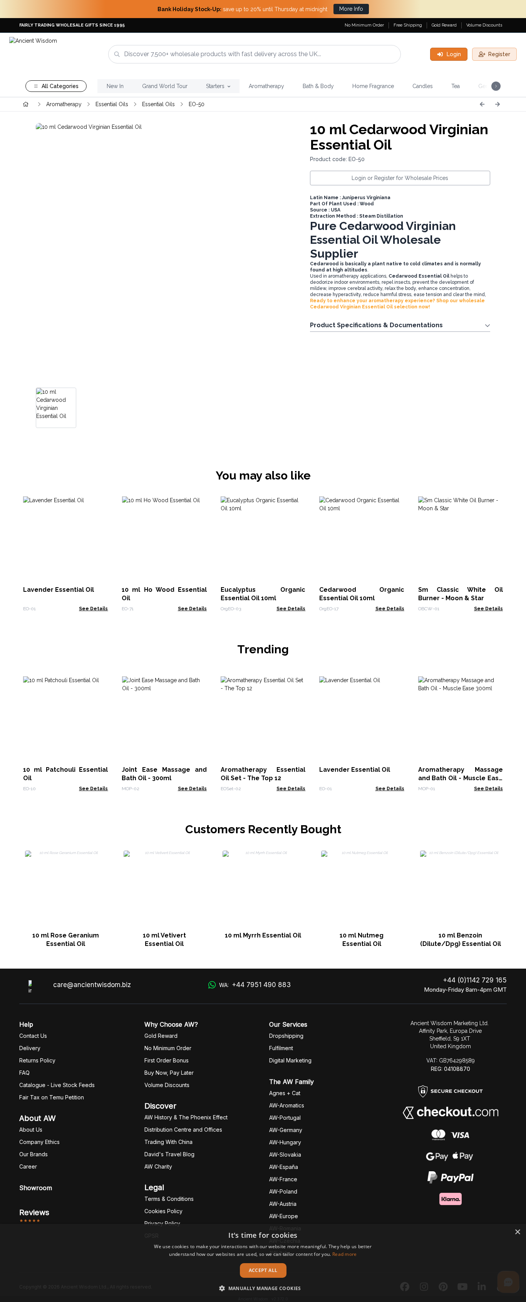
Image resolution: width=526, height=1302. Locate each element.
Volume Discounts (484, 25)
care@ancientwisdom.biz (92, 985)
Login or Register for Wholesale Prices (400, 178)
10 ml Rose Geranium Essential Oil (65, 939)
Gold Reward (444, 25)
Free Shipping (408, 25)
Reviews (34, 1212)
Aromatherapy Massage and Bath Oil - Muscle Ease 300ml (460, 778)
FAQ (24, 1072)
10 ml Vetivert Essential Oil (164, 939)
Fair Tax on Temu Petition (51, 1097)
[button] (263, 1288)
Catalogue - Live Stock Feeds (57, 1085)
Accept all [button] (263, 1270)
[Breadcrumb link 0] (25, 104)
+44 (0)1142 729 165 (475, 980)
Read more (344, 1254)
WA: (254, 985)
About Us (30, 1129)
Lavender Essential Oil (58, 589)
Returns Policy (37, 1060)
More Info (351, 9)
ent (281, 1048)
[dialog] (263, 1263)
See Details (93, 608)
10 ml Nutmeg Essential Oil (362, 939)
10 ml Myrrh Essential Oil (263, 935)
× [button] (517, 1232)
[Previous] (482, 104)
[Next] (497, 104)
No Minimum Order (364, 25)
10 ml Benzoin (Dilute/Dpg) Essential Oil (460, 939)
